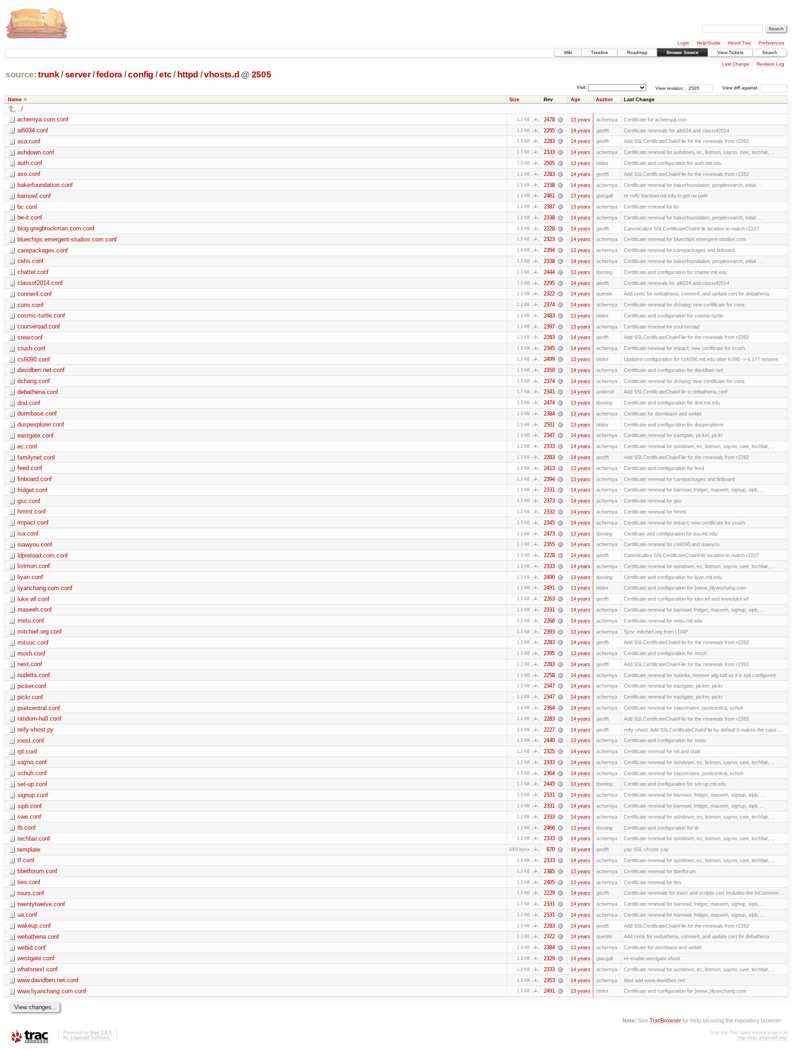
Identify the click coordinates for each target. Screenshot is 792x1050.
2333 (549, 152)
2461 (549, 195)
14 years (580, 130)
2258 (549, 675)
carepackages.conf (42, 250)
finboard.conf (34, 479)
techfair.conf (33, 838)
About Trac (739, 42)
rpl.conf (27, 751)
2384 (549, 413)
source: (21, 74)
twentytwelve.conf (41, 904)
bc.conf (27, 206)
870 (550, 849)
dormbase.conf (37, 413)
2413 (549, 468)
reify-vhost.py (35, 729)
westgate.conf (36, 958)
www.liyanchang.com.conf (51, 991)
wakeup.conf (34, 925)
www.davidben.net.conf (47, 980)
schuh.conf (32, 773)
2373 (549, 501)
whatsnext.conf (37, 969)
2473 (549, 533)
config (141, 74)
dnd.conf (28, 402)
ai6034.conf (32, 130)
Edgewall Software (90, 1037)
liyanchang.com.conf (44, 588)
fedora (109, 74)
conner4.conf (34, 293)
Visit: (582, 87)
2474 (549, 402)
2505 (261, 74)
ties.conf (28, 882)
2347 (549, 435)
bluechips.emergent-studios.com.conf (67, 239)
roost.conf (30, 740)
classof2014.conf (40, 282)
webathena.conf (38, 936)
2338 (549, 185)
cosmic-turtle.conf (41, 315)
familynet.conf (36, 457)
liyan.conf (30, 577)
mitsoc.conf (33, 642)
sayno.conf (32, 762)
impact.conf (33, 522)
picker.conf (31, 686)
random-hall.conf (39, 718)
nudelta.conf (33, 675)
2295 (549, 130)
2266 (549, 621)
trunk (48, 74)
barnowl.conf (34, 195)
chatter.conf (33, 271)
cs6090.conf (33, 359)
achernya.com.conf (42, 119)
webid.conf (31, 947)
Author (604, 99)
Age (575, 99)
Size (514, 99)
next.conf (29, 664)
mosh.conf (31, 653)
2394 (549, 250)
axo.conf (28, 173)
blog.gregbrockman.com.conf (55, 228)
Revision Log (770, 63)
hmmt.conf (31, 511)
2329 (549, 958)
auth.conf (29, 162)
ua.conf (27, 914)
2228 (549, 228)
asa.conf (28, 141)
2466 (549, 828)
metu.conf (30, 620)
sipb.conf (29, 806)
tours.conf (30, 893)
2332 (549, 512)
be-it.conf (29, 217)
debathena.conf (37, 391)
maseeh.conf (34, 609)
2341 (549, 391)
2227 (549, 730)
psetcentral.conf (38, 708)
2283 (549, 141)
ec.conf (27, 446)
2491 (549, 588)
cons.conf (30, 304)
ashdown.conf (35, 152)
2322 (549, 293)
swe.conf (29, 816)
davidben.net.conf (41, 369)
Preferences (771, 42)
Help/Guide (708, 42)
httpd (187, 74)
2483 (549, 315)
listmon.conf (33, 566)
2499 (549, 359)
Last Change (735, 63)
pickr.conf (30, 697)
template (28, 849)
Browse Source (682, 52)
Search (769, 52)
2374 (549, 304)
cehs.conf (30, 260)
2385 (549, 871)
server (78, 74)
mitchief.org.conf (39, 631)
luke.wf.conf (33, 599)
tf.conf (25, 860)
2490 (549, 577)
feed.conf (29, 468)
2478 (549, 119)
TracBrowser (665, 1020)
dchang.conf (33, 380)
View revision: (669, 87)
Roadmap (637, 52)
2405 (549, 882)
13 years (580, 119)
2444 (549, 272)
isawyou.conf (34, 544)
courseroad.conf (38, 326)
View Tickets (730, 52)
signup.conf (32, 795)
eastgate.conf (35, 435)
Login (683, 42)
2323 (549, 239)
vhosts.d (221, 74)
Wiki (568, 52)
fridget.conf (32, 490)
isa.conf (27, 533)
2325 (549, 751)
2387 (549, 206)
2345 (549, 348)
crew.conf (30, 337)
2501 (549, 424)
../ (20, 108)
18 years (580, 849)
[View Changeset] (560, 119)
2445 (549, 784)
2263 (549, 599)
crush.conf (31, 348)
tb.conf (26, 827)
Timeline (599, 52)
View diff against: (741, 87)
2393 (549, 632)
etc (165, 74)
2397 (549, 326)
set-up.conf (32, 784)
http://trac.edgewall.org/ (762, 1037)
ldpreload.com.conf (42, 555)
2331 (549, 490)
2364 (549, 708)
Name (15, 99)
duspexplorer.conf (40, 424)
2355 (549, 544)
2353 (549, 980)
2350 (549, 370)
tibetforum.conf (37, 871)
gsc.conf (28, 501)
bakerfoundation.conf (45, 184)
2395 (549, 653)
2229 (549, 893)
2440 (549, 740)
